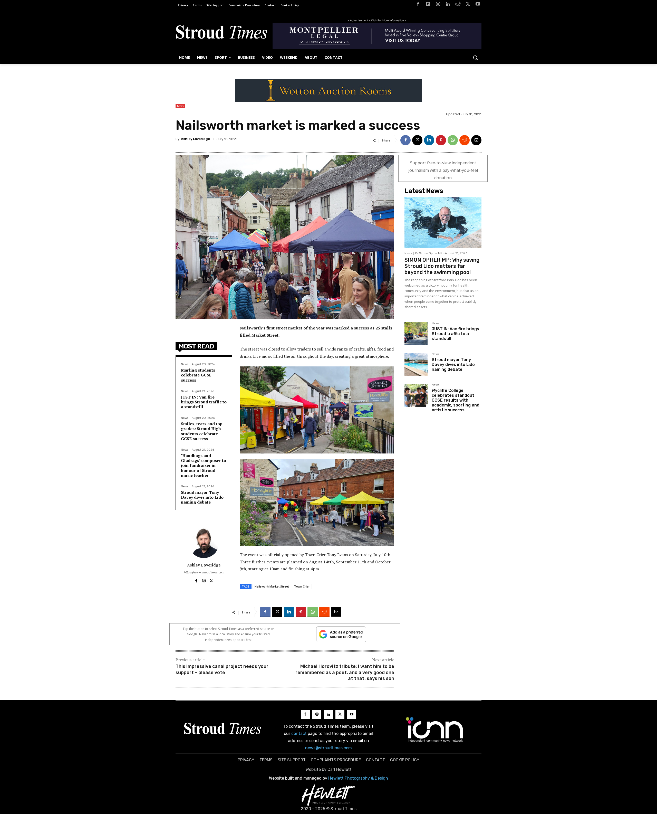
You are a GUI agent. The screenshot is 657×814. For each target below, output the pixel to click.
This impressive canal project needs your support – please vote (222, 669)
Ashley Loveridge (195, 138)
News (180, 106)
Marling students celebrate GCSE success (198, 375)
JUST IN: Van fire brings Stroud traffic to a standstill (204, 402)
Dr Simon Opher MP (428, 253)
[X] (467, 5)
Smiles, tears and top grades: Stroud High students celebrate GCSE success (202, 431)
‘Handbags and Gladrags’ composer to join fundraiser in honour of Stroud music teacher (203, 465)
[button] (475, 57)
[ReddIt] (464, 140)
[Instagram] (438, 5)
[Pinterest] (441, 140)
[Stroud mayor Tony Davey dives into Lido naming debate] (416, 364)
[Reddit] (458, 5)
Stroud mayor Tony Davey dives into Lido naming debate (202, 497)
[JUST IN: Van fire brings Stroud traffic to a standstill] (416, 333)
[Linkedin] (448, 5)
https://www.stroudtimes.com (204, 572)
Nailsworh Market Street (272, 586)
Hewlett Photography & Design (358, 778)
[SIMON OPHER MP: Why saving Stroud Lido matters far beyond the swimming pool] (442, 222)
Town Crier (302, 586)
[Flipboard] (428, 5)
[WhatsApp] (453, 140)
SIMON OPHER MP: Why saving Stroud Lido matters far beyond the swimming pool (441, 266)
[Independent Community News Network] (434, 729)
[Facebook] (418, 5)
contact (299, 733)
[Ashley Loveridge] (203, 542)
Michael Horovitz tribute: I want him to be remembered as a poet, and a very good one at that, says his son (344, 672)
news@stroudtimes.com (328, 747)
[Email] (476, 140)
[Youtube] (477, 5)
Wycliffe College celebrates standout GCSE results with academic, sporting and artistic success (455, 400)
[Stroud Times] (221, 33)
